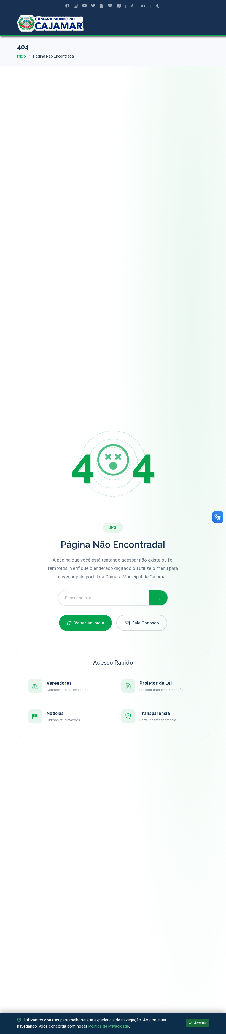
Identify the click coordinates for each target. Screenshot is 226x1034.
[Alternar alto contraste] (158, 6)
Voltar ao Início (89, 623)
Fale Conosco (145, 623)
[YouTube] (84, 6)
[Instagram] (76, 6)
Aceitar (200, 1023)
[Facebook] (67, 6)
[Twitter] (93, 6)
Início (21, 56)
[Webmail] (110, 6)
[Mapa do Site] (119, 6)
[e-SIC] (101, 6)
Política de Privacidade (108, 1026)
